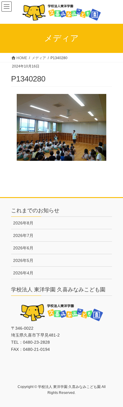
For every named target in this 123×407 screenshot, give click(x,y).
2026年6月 (23, 248)
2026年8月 (23, 223)
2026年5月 (23, 260)
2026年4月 (23, 273)
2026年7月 (23, 235)
